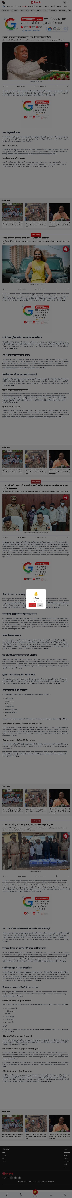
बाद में (40, 605)
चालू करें (32, 605)
